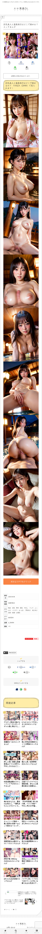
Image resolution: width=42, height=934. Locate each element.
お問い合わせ (11, 927)
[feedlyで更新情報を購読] (21, 689)
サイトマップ (31, 927)
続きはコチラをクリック (21, 582)
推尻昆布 (13, 652)
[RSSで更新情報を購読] (25, 689)
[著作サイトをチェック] (17, 689)
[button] (27, 68)
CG (6, 652)
